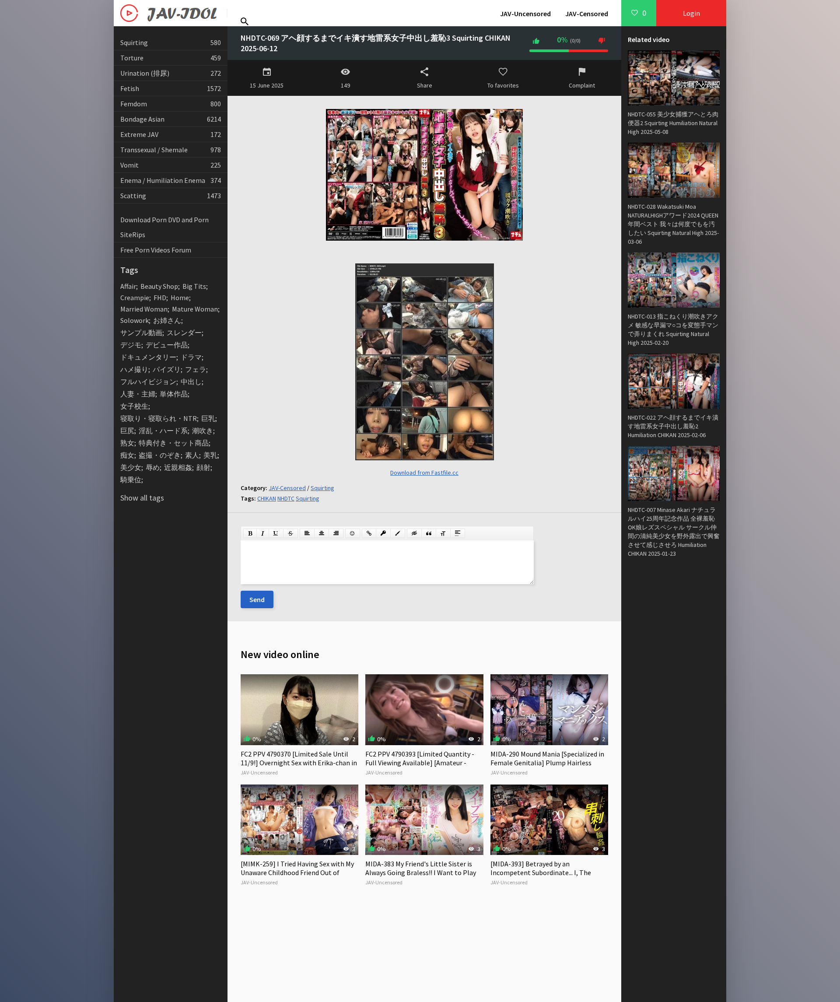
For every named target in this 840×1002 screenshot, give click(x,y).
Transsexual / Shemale (170, 149)
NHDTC (285, 498)
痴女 (127, 455)
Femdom (170, 103)
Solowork (134, 320)
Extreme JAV (170, 134)
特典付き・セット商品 (174, 442)
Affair (128, 286)
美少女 (130, 467)
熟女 (127, 442)
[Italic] (262, 533)
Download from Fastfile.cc (424, 472)
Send (257, 599)
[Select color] (397, 533)
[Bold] (250, 533)
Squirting (170, 42)
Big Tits (194, 286)
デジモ (130, 344)
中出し (191, 381)
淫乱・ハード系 (163, 430)
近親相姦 (178, 467)
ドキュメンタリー (148, 357)
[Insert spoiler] (457, 533)
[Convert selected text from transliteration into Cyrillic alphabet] (443, 533)
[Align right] (336, 533)
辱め (153, 467)
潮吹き (202, 430)
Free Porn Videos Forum (155, 249)
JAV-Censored (586, 13)
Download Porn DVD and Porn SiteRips (164, 227)
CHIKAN (266, 498)
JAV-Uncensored (525, 13)
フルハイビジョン (148, 381)
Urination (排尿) (170, 73)
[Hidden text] (414, 533)
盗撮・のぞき (160, 455)
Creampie (134, 297)
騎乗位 (130, 479)
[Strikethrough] (290, 533)
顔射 (203, 467)
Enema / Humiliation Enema (170, 180)
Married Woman (144, 309)
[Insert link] (369, 533)
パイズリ (167, 369)
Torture (170, 57)
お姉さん (167, 320)
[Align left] (307, 533)
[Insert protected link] (383, 533)
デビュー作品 (167, 344)
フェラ (195, 369)
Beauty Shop (159, 286)
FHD (160, 297)
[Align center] (321, 533)
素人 (192, 455)
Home (180, 297)
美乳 (210, 455)
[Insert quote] (428, 533)
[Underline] (276, 533)
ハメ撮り (134, 369)
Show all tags (142, 498)
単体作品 (174, 393)
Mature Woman (195, 309)
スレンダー (184, 332)
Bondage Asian (170, 119)
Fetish (170, 88)
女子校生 (134, 406)
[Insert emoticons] (352, 533)
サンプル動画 (141, 332)
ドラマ (191, 357)
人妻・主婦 (137, 393)
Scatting (170, 195)
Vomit (170, 165)
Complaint (582, 85)
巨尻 (127, 430)
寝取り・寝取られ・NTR (158, 418)
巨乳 (208, 418)
